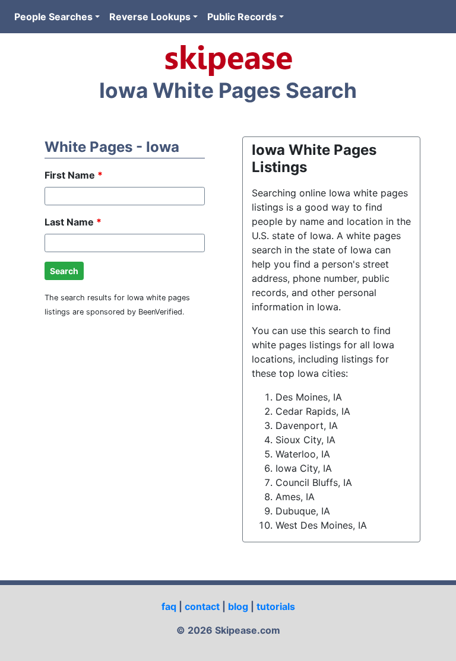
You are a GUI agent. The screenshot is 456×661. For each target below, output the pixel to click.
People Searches (53, 17)
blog (238, 606)
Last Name (73, 222)
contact (202, 606)
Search (64, 271)
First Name (74, 175)
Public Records (242, 17)
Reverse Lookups (150, 17)
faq (169, 606)
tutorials (275, 606)
